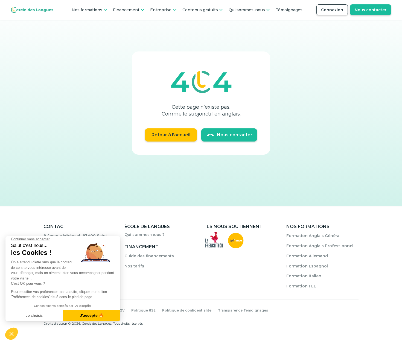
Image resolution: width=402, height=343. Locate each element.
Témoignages (289, 9)
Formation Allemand (307, 255)
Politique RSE (143, 310)
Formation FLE (301, 286)
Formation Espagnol (307, 266)
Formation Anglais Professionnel (319, 245)
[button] (89, 10)
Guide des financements (149, 255)
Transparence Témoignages (243, 310)
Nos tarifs (134, 266)
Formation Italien (303, 275)
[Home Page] (32, 10)
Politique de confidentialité (186, 310)
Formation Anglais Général (313, 235)
